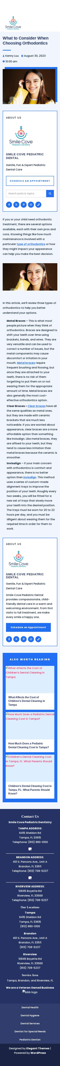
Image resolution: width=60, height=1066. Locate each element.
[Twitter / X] (16, 639)
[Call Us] (38, 639)
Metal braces (26, 363)
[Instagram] (31, 639)
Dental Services (30, 1023)
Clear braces (37, 406)
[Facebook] (9, 639)
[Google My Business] (30, 849)
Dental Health (30, 1007)
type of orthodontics (31, 244)
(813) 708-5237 (38, 871)
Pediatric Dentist (30, 1039)
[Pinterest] (24, 639)
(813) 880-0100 (38, 842)
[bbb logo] (30, 992)
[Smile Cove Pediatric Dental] (13, 22)
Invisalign (29, 477)
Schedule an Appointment (28, 627)
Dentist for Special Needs (30, 1031)
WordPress (38, 1053)
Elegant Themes (37, 1048)
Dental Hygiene (30, 1015)
